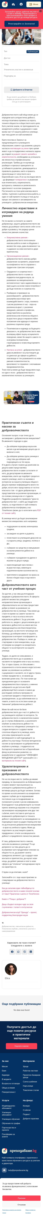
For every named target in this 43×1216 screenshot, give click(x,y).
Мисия (5, 1066)
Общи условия (8, 1088)
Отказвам (22, 1205)
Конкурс (26, 1106)
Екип (4, 1071)
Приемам (21, 1198)
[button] (41, 11)
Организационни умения (18, 256)
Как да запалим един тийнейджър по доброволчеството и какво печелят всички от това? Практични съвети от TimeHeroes (20, 891)
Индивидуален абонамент (8, 1107)
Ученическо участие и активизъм (18, 70)
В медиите (6, 1079)
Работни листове (30, 1071)
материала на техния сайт (13, 761)
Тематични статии (31, 1090)
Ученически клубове (10, 929)
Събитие (27, 1110)
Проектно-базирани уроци (31, 1076)
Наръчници (28, 1086)
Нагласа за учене (14, 350)
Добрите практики (31, 1119)
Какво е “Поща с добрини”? (14, 899)
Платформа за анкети (8, 1135)
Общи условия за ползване (30, 1211)
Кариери (5, 1075)
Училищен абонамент (7, 1113)
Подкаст (26, 1114)
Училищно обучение (11, 1119)
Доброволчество (8, 926)
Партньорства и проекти (9, 1129)
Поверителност (9, 1092)
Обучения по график (11, 1123)
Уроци (25, 1066)
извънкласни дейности (24, 926)
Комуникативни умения (17, 238)
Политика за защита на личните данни (11, 1211)
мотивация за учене (20, 148)
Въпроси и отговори (11, 1084)
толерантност (21, 180)
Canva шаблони (30, 1082)
